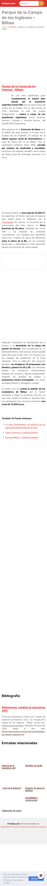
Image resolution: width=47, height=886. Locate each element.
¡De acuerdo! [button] (36, 878)
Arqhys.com (8, 3)
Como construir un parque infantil (21, 432)
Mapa (34, 827)
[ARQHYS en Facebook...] (23, 858)
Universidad (7, 222)
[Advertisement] (23, 57)
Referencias (26, 827)
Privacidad (15, 827)
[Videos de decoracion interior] (23, 840)
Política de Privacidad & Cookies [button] (13, 881)
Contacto (42, 827)
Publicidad (5, 827)
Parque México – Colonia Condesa (21, 437)
